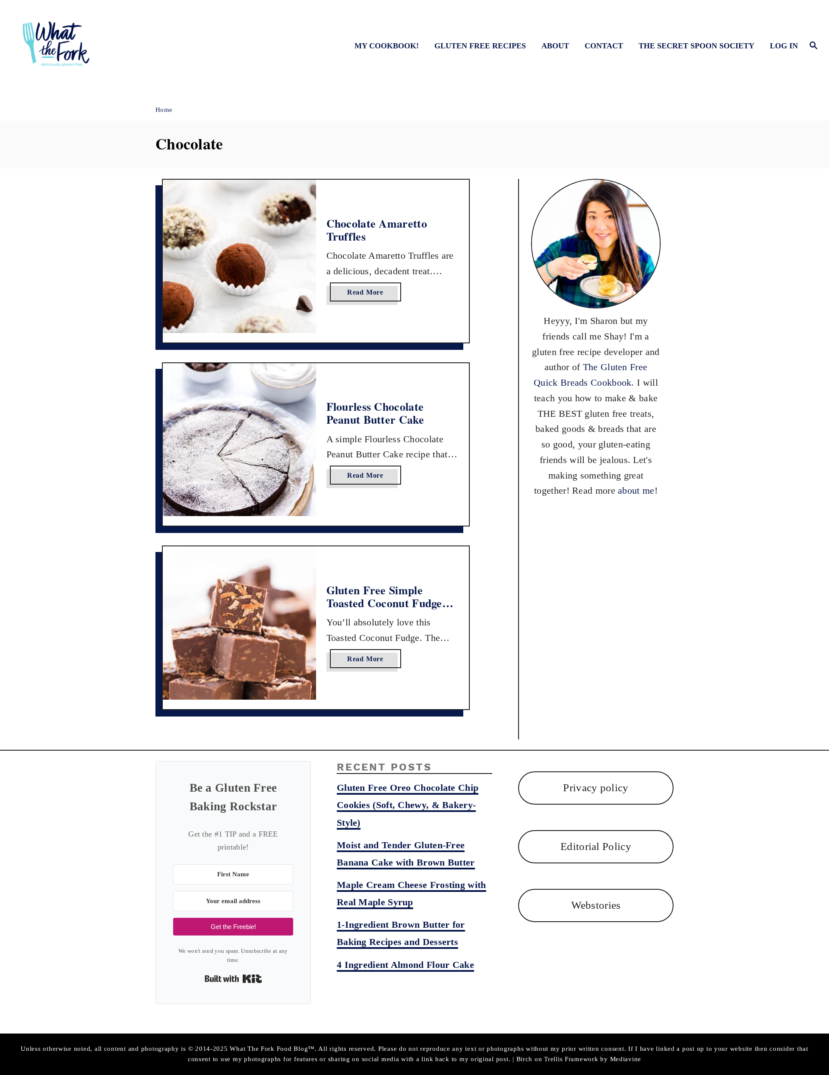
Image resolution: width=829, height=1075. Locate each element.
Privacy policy (595, 787)
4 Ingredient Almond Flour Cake (405, 964)
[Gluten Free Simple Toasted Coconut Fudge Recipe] (239, 623)
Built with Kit (233, 978)
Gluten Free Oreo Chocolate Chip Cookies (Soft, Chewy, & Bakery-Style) (407, 805)
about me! (638, 490)
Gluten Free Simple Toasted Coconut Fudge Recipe (384, 603)
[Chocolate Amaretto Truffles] (239, 256)
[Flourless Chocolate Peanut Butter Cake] (239, 440)
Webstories (596, 905)
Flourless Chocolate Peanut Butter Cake (375, 413)
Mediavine (626, 1059)
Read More (368, 294)
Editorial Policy (595, 846)
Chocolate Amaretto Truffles (376, 229)
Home (163, 109)
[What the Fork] (117, 46)
